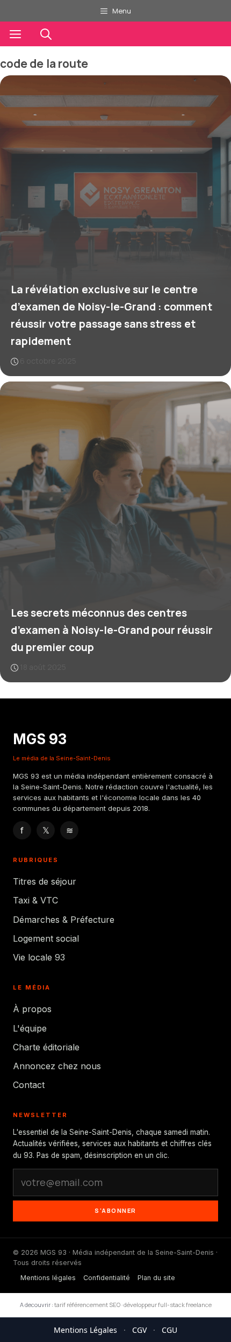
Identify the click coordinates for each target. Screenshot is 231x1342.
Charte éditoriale (46, 1047)
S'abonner (115, 1210)
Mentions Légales (85, 1330)
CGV (139, 1330)
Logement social (46, 938)
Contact (29, 1084)
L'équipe (30, 1028)
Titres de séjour (44, 881)
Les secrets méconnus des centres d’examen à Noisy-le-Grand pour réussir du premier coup (112, 630)
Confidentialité (106, 1278)
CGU (169, 1330)
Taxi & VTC (35, 900)
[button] (46, 34)
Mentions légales (48, 1278)
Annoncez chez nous (57, 1066)
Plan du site (156, 1278)
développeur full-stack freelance (168, 1305)
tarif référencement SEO (87, 1305)
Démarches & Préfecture (63, 919)
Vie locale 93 (39, 957)
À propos (32, 1009)
